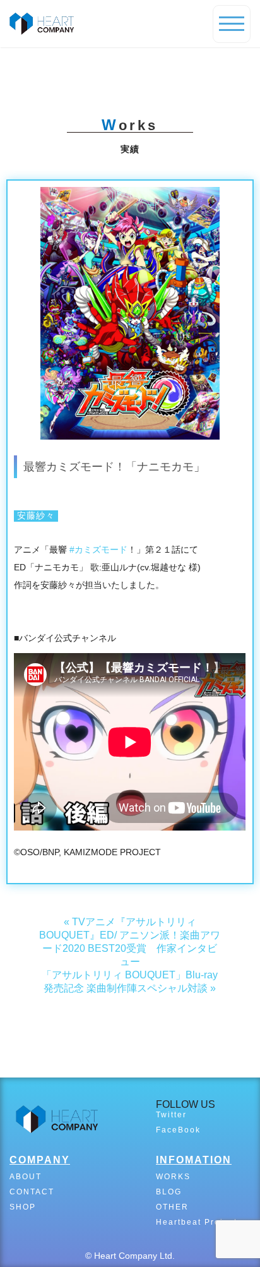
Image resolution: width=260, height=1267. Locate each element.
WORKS (173, 1176)
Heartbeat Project (196, 1222)
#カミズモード (98, 549)
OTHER (172, 1207)
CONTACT (31, 1191)
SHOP (22, 1207)
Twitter (171, 1114)
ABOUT (25, 1176)
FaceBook (178, 1130)
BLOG (169, 1191)
